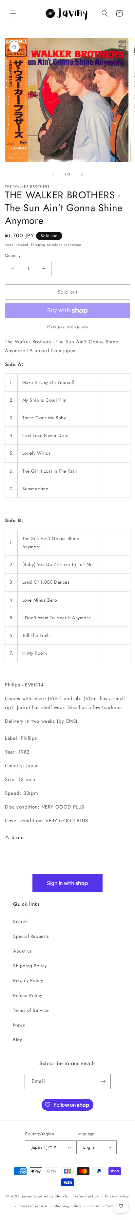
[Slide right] (82, 174)
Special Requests (31, 936)
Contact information (104, 1206)
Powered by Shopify (50, 1195)
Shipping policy (67, 1206)
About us (22, 951)
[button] (13, 13)
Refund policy (86, 1196)
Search (20, 921)
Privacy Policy (28, 980)
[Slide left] (53, 174)
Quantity (13, 255)
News (19, 1025)
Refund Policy (27, 995)
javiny (27, 1195)
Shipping (38, 244)
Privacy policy (117, 1196)
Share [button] (17, 837)
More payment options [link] (67, 326)
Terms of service (33, 1206)
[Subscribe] (103, 1081)
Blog (18, 1039)
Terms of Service (31, 1010)
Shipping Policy (30, 965)
